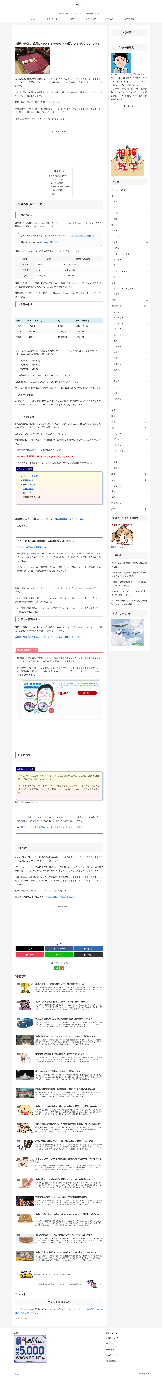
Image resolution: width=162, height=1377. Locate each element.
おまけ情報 (57, 190)
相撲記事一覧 (112, 1355)
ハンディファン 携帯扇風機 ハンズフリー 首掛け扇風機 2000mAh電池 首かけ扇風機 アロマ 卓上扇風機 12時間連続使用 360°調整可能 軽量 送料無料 (77, 685)
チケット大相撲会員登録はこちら (32, 547)
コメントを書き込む (59, 1302)
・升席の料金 (58, 183)
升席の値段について (59, 176)
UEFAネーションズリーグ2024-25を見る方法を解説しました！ (128, 593)
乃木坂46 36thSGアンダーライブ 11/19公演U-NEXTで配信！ (128, 584)
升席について (58, 179)
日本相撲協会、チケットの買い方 (70, 519)
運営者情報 (111, 1361)
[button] (88, 954)
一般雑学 (110, 1349)
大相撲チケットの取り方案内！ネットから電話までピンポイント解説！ (50, 827)
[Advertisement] (59, 34)
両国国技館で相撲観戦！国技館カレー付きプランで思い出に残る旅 (129, 574)
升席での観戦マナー (61, 187)
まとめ (54, 194)
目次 (56, 171)
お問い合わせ (112, 1338)
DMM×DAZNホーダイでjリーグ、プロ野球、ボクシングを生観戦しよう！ (129, 602)
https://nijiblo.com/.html (60, 897)
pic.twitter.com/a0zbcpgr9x (82, 235)
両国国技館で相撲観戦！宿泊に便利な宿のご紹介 (129, 565)
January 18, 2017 (50, 242)
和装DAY (35, 802)
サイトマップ (112, 1344)
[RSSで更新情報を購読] (62, 968)
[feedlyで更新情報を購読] (56, 968)
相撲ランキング (117, 547)
